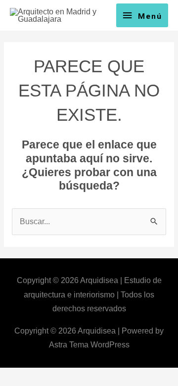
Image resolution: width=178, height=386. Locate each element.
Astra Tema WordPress (89, 344)
